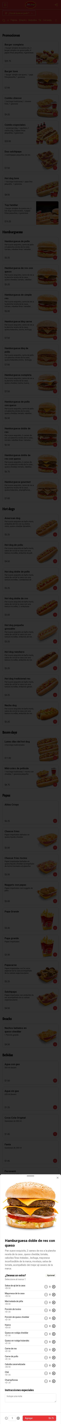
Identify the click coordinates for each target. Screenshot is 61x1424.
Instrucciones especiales (19, 1390)
